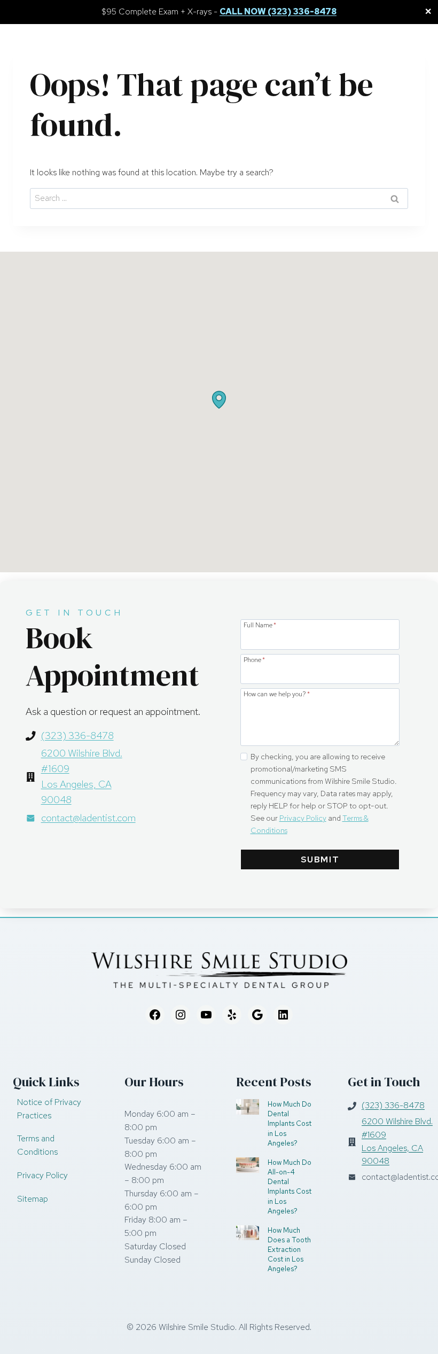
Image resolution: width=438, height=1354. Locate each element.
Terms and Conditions (37, 1145)
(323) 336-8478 (77, 735)
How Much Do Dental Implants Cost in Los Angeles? (289, 1123)
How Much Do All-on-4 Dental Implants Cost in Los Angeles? (289, 1186)
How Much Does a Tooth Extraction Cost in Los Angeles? (289, 1249)
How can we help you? (277, 693)
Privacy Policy (302, 818)
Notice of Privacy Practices (49, 1108)
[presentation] (247, 1107)
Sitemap (32, 1198)
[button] (219, 399)
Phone (254, 659)
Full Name (260, 624)
